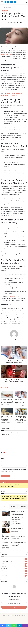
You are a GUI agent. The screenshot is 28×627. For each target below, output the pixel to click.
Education (4, 575)
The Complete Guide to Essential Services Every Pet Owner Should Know (7, 401)
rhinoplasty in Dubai (6, 54)
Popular (4, 506)
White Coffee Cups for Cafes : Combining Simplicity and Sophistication (6, 418)
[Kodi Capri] (10, 2)
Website (3, 463)
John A (5, 22)
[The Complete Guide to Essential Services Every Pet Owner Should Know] (7, 394)
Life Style (8, 7)
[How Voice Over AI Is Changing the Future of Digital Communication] (6, 546)
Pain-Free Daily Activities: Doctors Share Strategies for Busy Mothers (20, 402)
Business (4, 566)
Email (3, 458)
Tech (3, 563)
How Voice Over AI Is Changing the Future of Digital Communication (18, 544)
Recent (13, 506)
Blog (3, 571)
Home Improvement (7, 561)
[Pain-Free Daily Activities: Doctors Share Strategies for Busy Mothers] (21, 394)
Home (4, 7)
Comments (23, 506)
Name (3, 452)
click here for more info (15, 296)
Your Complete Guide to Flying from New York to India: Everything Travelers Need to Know (20, 418)
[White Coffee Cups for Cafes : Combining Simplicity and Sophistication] (7, 411)
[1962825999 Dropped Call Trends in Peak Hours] (6, 524)
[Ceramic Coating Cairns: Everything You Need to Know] (6, 537)
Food (3, 573)
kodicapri (4, 559)
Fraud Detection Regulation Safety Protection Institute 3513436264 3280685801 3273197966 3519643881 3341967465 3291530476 (17, 514)
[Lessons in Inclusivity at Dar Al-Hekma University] (6, 530)
